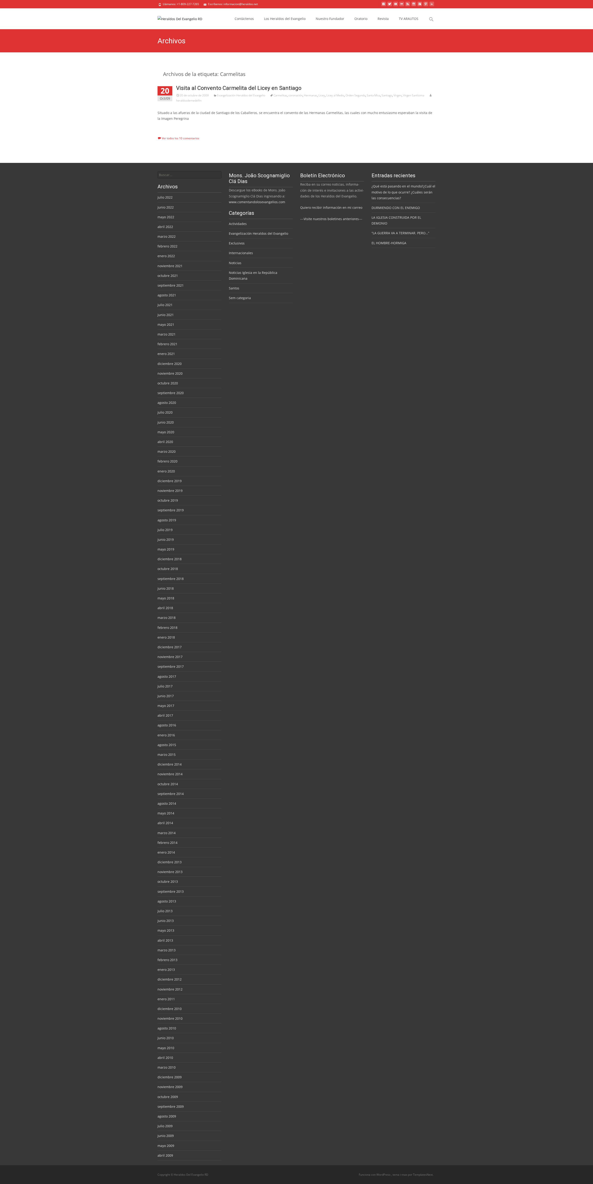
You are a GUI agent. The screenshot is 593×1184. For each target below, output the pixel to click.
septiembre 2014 (171, 793)
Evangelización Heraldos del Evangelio (241, 95)
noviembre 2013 (170, 872)
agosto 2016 (167, 725)
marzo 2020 (167, 451)
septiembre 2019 (171, 510)
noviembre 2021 (170, 266)
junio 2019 (166, 539)
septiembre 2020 (171, 393)
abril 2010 (165, 1057)
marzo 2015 (167, 754)
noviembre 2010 (170, 1018)
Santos (234, 288)
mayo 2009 (166, 1145)
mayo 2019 (166, 549)
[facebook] (383, 5)
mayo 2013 (166, 930)
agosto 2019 (167, 520)
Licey (322, 95)
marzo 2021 (167, 334)
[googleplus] (419, 5)
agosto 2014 (167, 803)
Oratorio (360, 18)
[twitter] (389, 5)
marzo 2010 (167, 1067)
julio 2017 (165, 686)
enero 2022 (166, 256)
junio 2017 (166, 696)
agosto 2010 (167, 1028)
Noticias (235, 263)
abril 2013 (165, 940)
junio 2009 (166, 1135)
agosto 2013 (167, 901)
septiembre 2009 (171, 1106)
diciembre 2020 (170, 363)
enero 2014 (166, 852)
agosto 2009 (167, 1116)
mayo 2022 (166, 217)
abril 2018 (165, 608)
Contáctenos (244, 18)
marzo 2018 (167, 617)
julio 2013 (165, 911)
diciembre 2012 (170, 979)
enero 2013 (166, 969)
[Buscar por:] (189, 175)
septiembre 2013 (171, 891)
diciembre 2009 (170, 1077)
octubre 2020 (168, 383)
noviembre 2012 (170, 989)
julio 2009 (165, 1126)
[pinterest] (425, 5)
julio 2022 (165, 197)
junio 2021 (166, 315)
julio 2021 (165, 305)
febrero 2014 (167, 842)
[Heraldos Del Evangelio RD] (176, 17)
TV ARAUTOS (408, 18)
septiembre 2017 (171, 666)
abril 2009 (165, 1155)
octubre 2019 (168, 500)
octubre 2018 (168, 569)
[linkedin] (431, 5)
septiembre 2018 (171, 578)
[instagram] (413, 5)
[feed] (407, 5)
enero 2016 (166, 735)
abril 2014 (165, 823)
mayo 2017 (166, 705)
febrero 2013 (167, 960)
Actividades (238, 224)
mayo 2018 (166, 598)
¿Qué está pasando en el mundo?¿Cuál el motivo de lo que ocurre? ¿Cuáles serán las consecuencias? (403, 192)
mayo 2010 (166, 1048)
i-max (404, 1175)
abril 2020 (165, 442)
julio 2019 (165, 530)
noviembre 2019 (170, 490)
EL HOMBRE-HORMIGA (389, 243)
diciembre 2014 (170, 764)
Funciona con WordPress (375, 1175)
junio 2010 (166, 1038)
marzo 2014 (167, 833)
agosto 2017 (167, 676)
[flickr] (401, 5)
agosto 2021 (167, 295)
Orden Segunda (355, 95)
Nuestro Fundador (330, 18)
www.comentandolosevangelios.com (257, 202)
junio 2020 (166, 422)
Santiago (387, 95)
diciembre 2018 (170, 559)
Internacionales (241, 253)
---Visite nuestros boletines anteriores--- (331, 219)
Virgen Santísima (413, 95)
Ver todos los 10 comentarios (180, 138)
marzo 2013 (167, 950)
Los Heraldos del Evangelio (285, 18)
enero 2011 (166, 999)
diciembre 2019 (170, 481)
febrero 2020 (167, 461)
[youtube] (395, 5)
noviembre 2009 (170, 1087)
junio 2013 (166, 920)
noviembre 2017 (170, 657)
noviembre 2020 (170, 373)
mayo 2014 (166, 813)
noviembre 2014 (170, 774)
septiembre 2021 (171, 285)
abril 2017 (165, 715)
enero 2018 (166, 637)
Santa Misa (373, 95)
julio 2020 (165, 412)
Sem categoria (240, 298)
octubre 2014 (168, 784)
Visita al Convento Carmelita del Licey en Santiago (238, 88)
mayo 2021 (166, 324)
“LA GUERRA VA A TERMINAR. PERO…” (400, 233)
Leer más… (166, 127)
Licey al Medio (335, 95)
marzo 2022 (167, 236)
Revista (383, 18)
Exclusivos (237, 243)
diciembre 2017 (170, 647)
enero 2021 (166, 353)
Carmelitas (280, 95)
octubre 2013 (168, 881)
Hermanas (310, 95)
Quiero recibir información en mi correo (331, 207)
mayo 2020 (166, 432)
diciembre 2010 (170, 1009)
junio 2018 (166, 588)
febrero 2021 (167, 344)
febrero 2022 (167, 246)
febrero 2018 (167, 627)
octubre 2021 (168, 275)
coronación (295, 95)
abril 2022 (165, 227)
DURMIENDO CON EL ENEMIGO (396, 208)
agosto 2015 (167, 745)
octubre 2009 (168, 1097)
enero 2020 (166, 471)
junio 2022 (166, 207)
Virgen (398, 95)
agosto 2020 (167, 402)
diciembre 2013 (170, 862)
